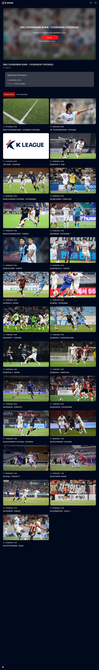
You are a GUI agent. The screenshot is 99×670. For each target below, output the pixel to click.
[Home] (7, 2)
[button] (91, 3)
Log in (58, 41)
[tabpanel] (49, 323)
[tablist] (15, 94)
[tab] (9, 94)
